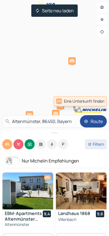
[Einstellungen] (102, 20)
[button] (72, 61)
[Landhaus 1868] (81, 191)
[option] (7, 144)
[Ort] (102, 32)
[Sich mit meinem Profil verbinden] (102, 7)
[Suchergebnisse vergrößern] (54, 133)
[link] (80, 101)
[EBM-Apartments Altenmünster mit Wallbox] (28, 191)
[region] (28, 191)
